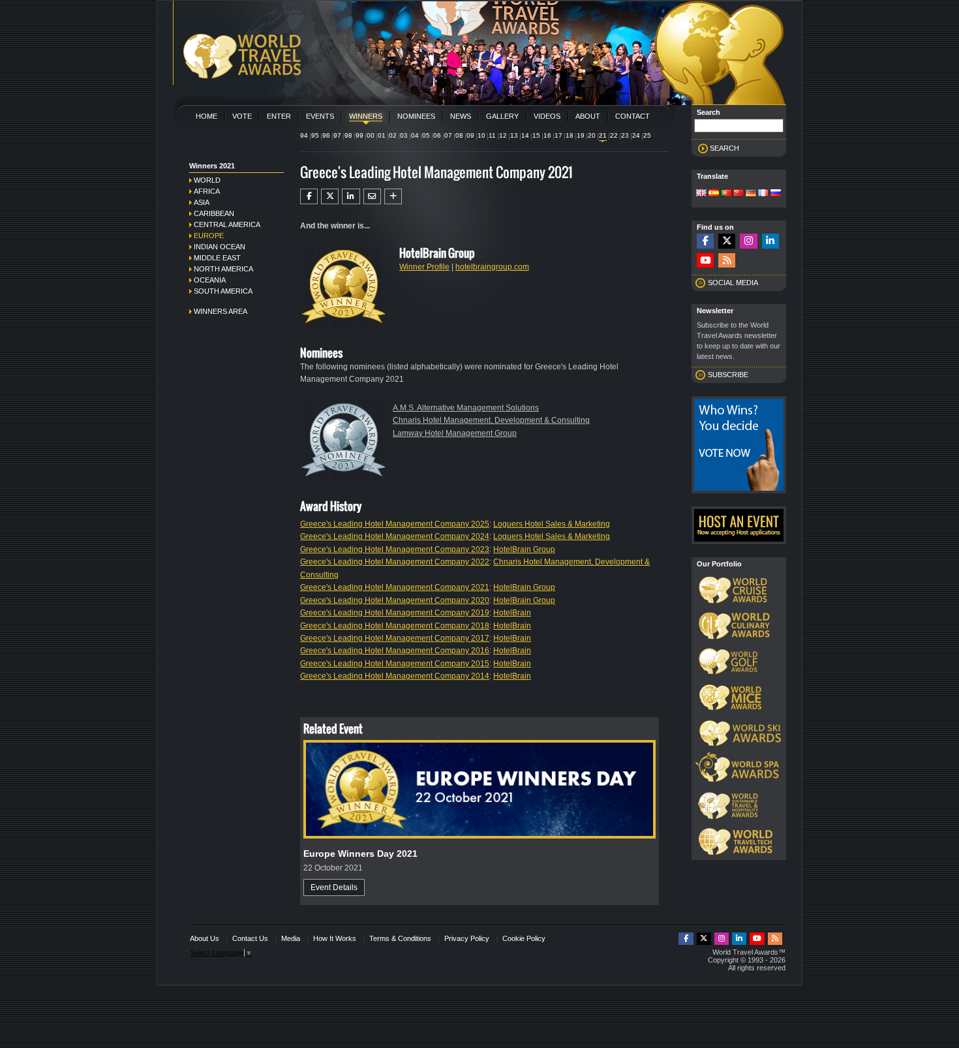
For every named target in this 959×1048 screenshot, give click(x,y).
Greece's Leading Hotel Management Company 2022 (394, 561)
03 (404, 135)
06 (437, 135)
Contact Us (250, 938)
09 (470, 135)
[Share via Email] (372, 196)
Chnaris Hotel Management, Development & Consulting (491, 420)
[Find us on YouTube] (705, 260)
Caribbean (214, 213)
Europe (209, 235)
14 (525, 135)
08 (459, 135)
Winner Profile (424, 266)
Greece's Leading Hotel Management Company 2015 (394, 663)
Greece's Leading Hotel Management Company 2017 (394, 638)
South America (223, 291)
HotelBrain (512, 612)
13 (514, 135)
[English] (701, 193)
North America (223, 269)
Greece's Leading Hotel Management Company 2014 (394, 676)
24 (636, 135)
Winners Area (220, 311)
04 (415, 135)
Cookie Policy (523, 938)
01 (382, 135)
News (460, 116)
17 (558, 135)
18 (569, 135)
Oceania (210, 280)
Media (290, 938)
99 (359, 135)
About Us (204, 938)
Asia (201, 202)
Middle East (217, 258)
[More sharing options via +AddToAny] (393, 196)
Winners (365, 116)
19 (581, 135)
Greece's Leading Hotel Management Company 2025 (394, 524)
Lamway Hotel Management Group (455, 433)
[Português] (726, 193)
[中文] (738, 193)
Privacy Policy (466, 938)
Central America (227, 224)
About (587, 116)
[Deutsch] (751, 193)
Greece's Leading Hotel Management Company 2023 (394, 549)
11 (492, 135)
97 (337, 135)
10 (481, 135)
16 (547, 135)
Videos (547, 116)
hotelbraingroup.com (492, 266)
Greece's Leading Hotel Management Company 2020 (394, 600)
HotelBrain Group (524, 549)
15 (536, 135)
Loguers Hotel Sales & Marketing (551, 524)
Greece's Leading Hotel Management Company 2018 (394, 625)
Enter (279, 116)
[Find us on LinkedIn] (770, 241)
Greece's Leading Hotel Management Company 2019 (394, 612)
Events (320, 116)
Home (206, 116)
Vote (242, 116)
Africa (207, 191)
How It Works (334, 938)
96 (326, 135)
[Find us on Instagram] (748, 241)
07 (448, 135)
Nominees (416, 116)
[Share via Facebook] (309, 196)
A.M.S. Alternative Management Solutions (466, 407)
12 (503, 135)
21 (603, 135)
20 (592, 135)
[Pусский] (775, 193)
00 (370, 135)
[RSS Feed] (726, 260)
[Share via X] (330, 196)
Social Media (733, 282)
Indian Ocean (219, 247)
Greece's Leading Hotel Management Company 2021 (394, 587)
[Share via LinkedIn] (350, 196)
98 (348, 135)
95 (315, 135)
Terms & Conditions (400, 938)
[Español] (713, 193)
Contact (632, 116)
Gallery (502, 116)
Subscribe (728, 374)
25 (647, 135)
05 (426, 135)
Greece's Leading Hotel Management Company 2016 (394, 650)
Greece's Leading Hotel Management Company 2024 (394, 536)
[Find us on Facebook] (705, 241)
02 (393, 135)
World (207, 180)
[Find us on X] (726, 241)
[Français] (763, 193)
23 (625, 135)
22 (614, 135)
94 (304, 135)
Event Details (334, 887)
